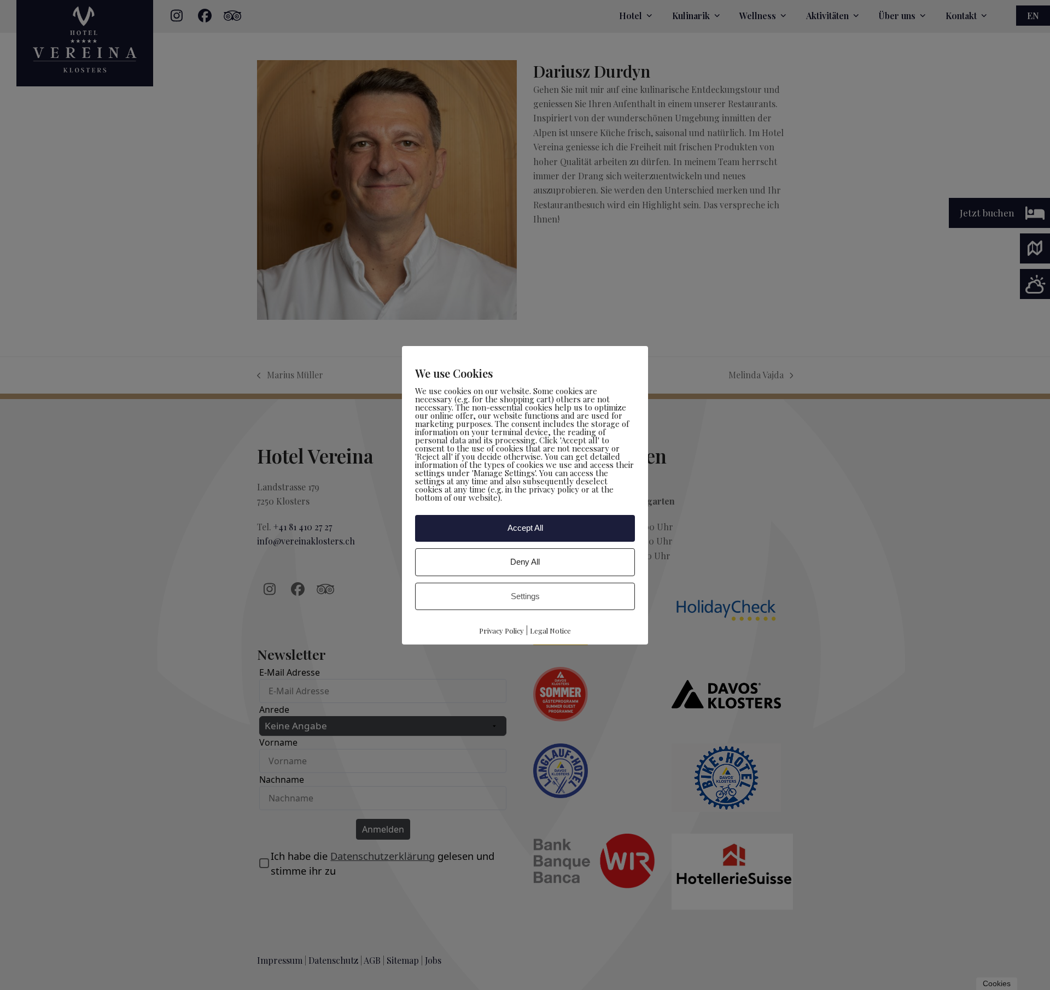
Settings (525, 595)
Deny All (525, 561)
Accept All (525, 527)
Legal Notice (550, 630)
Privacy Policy (501, 630)
